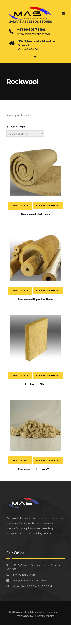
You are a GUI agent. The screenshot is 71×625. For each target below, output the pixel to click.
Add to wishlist (48, 205)
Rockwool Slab (35, 384)
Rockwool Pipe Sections (35, 299)
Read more (20, 205)
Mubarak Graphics (44, 615)
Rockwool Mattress (35, 214)
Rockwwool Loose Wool (35, 469)
